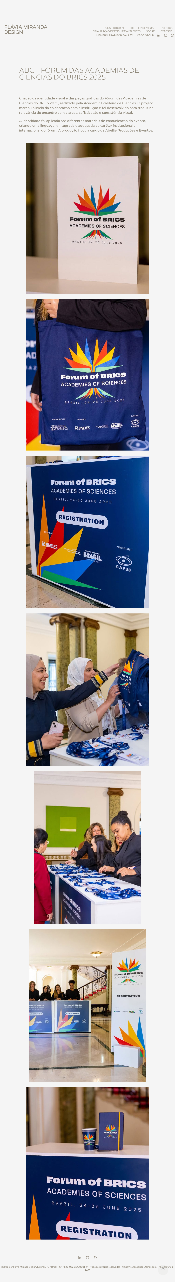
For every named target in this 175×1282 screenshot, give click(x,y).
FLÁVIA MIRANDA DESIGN (26, 29)
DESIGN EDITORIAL (113, 28)
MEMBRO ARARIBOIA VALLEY (114, 35)
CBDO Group (145, 35)
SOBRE (150, 31)
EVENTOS (166, 28)
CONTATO (166, 31)
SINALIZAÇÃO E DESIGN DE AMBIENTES (116, 31)
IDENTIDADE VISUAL (142, 28)
